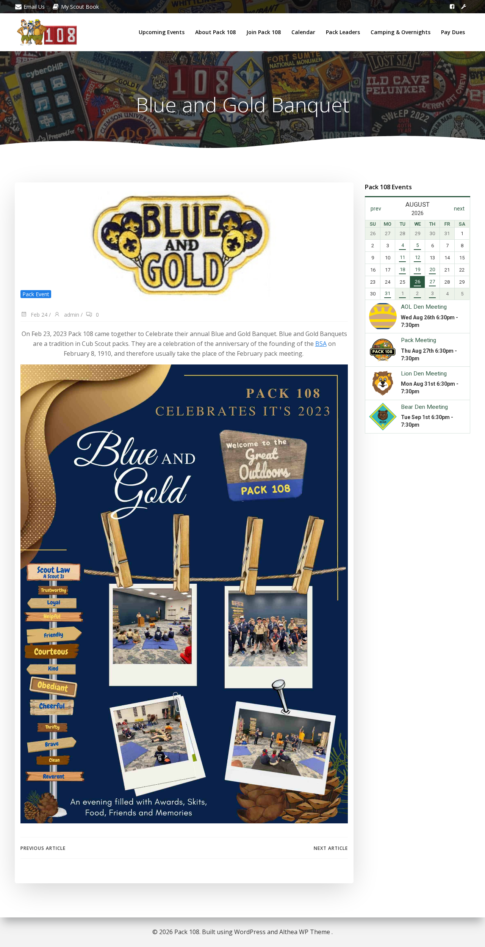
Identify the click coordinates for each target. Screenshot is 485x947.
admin (71, 314)
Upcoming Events (162, 32)
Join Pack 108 (263, 32)
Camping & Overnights (400, 32)
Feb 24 (38, 314)
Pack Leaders (343, 32)
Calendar (303, 32)
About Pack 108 (215, 32)
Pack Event (35, 294)
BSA (321, 343)
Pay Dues (453, 32)
